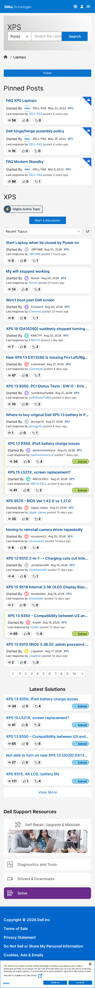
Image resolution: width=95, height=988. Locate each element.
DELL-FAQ (35, 113)
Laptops (19, 57)
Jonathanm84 (38, 569)
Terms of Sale (16, 928)
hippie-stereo (37, 512)
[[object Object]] (5, 57)
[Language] (75, 6)
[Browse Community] (88, 6)
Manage (6, 983)
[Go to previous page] (13, 673)
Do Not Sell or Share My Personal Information (43, 946)
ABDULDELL (38, 483)
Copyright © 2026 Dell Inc (27, 919)
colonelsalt (36, 369)
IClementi (35, 311)
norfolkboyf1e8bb (40, 397)
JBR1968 (34, 254)
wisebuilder (36, 598)
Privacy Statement (20, 937)
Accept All (80, 983)
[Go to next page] (82, 673)
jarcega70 (35, 426)
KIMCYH (34, 340)
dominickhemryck (41, 455)
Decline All (55, 983)
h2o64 (34, 627)
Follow (47, 73)
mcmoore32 (36, 541)
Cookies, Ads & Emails (23, 955)
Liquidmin (35, 656)
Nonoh (33, 282)
